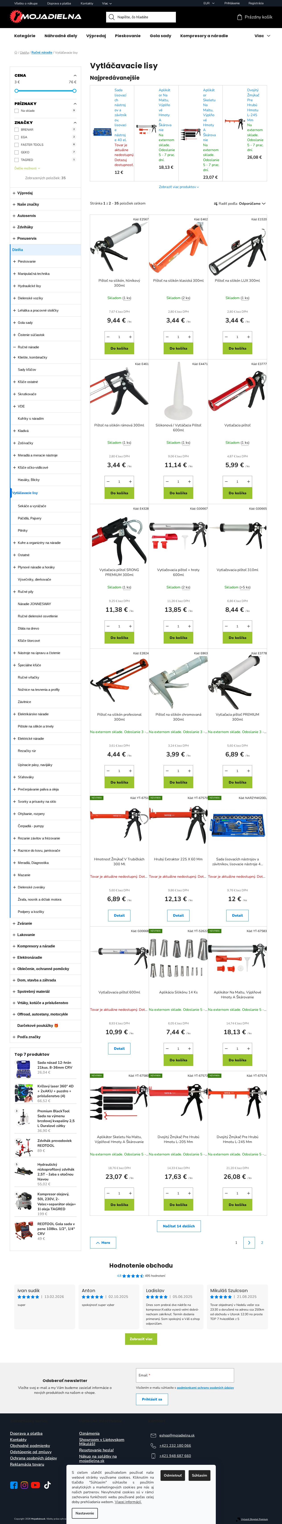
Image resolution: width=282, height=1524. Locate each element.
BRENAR (48, 130)
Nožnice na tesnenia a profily (39, 689)
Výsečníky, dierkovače (34, 579)
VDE (21, 406)
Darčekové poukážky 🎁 (37, 1025)
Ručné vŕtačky (28, 677)
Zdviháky (25, 227)
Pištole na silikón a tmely (36, 726)
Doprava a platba (59, 3)
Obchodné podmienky (30, 1446)
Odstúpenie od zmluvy (30, 1452)
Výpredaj (25, 193)
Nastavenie (85, 1513)
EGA (48, 137)
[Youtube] (35, 1485)
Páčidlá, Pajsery (29, 518)
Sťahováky (26, 777)
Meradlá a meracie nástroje (38, 455)
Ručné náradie (28, 347)
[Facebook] (14, 1485)
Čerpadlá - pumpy (31, 826)
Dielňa (17, 250)
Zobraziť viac (141, 1339)
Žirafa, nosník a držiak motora (39, 899)
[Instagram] (24, 1485)
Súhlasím (199, 1475)
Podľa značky (29, 1037)
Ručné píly (25, 592)
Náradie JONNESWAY (34, 604)
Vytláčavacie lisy (25, 493)
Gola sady (25, 322)
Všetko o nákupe (25, 3)
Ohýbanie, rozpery (31, 814)
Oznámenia (89, 1433)
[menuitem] (25, 35)
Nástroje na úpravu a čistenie (39, 653)
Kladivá (23, 431)
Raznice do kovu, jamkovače (39, 850)
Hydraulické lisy (29, 286)
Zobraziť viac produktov (177, 186)
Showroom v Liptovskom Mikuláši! (101, 1442)
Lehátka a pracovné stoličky (38, 310)
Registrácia (256, 3)
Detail (119, 915)
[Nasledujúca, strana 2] (249, 1242)
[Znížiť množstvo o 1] (108, 336)
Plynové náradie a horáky (36, 567)
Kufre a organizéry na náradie (39, 543)
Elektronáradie (29, 957)
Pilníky (23, 530)
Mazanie (24, 875)
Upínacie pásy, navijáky (35, 765)
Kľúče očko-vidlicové (33, 467)
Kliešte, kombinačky (32, 357)
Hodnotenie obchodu (141, 1266)
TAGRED (48, 160)
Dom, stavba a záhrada (36, 980)
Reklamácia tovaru (27, 1464)
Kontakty (87, 3)
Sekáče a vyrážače (32, 506)
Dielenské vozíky (30, 298)
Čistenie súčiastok (31, 335)
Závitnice (24, 702)
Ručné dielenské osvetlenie (38, 616)
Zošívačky (25, 443)
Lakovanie (26, 935)
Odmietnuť (173, 1475)
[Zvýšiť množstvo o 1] (130, 336)
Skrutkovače (27, 394)
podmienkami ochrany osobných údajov (205, 1388)
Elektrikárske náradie (33, 714)
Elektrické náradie (31, 738)
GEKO (48, 152)
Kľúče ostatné (28, 382)
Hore (105, 1242)
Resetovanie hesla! (96, 1450)
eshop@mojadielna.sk (177, 1435)
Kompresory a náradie (36, 946)
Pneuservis (27, 238)
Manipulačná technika (33, 274)
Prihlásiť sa (152, 1399)
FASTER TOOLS (48, 145)
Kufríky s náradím (31, 418)
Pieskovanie (27, 261)
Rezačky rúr (27, 751)
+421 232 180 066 (175, 1445)
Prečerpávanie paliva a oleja (38, 789)
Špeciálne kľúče (29, 665)
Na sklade (48, 111)
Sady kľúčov (27, 369)
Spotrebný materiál (33, 991)
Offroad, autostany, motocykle (42, 1014)
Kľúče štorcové (29, 640)
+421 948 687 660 (175, 1455)
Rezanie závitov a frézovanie (39, 838)
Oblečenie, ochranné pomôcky (43, 969)
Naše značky (28, 204)
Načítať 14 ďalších (179, 1226)
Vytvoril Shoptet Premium (254, 1519)
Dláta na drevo (28, 628)
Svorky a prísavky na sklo (37, 801)
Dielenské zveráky (31, 887)
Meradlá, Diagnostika (33, 863)
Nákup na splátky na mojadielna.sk (98, 1458)
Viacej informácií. (128, 1502)
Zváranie (24, 923)
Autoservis (26, 216)
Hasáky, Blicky (29, 480)
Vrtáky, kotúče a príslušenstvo (42, 1003)
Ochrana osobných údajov (33, 1458)
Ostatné (23, 555)
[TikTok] (47, 1485)
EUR (207, 3)
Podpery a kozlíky (31, 912)
